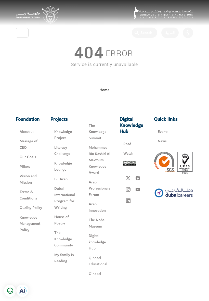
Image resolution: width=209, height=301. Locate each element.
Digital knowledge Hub (97, 242)
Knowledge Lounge (63, 166)
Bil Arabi (61, 179)
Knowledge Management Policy (30, 223)
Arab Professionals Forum (99, 188)
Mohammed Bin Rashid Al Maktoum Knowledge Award (99, 160)
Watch (128, 153)
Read (127, 144)
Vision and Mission (28, 179)
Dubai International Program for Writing (64, 198)
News (162, 141)
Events (163, 132)
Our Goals (28, 157)
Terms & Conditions (28, 195)
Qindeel (95, 274)
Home (104, 89)
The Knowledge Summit (97, 131)
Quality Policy (31, 208)
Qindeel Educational (98, 261)
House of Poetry (61, 220)
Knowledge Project (63, 135)
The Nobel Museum (97, 223)
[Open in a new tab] (22, 291)
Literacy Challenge (62, 150)
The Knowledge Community (63, 239)
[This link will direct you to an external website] (37, 15)
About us (27, 132)
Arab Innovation (97, 207)
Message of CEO (28, 144)
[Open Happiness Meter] (10, 291)
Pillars (25, 167)
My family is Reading (64, 258)
